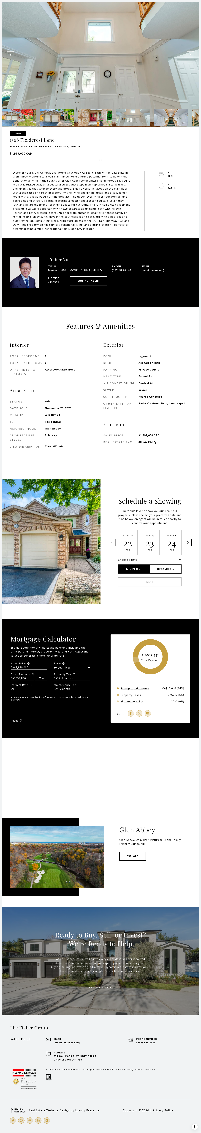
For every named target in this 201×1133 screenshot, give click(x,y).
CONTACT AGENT (88, 280)
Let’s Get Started (100, 987)
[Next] (188, 542)
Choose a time (127, 559)
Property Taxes (131, 695)
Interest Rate (19, 685)
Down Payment (20, 674)
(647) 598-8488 (121, 270)
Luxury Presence (87, 1110)
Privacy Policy (163, 1110)
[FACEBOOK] (13, 1120)
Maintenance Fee (65, 685)
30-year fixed (62, 667)
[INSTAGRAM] (21, 1120)
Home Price (18, 663)
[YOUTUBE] (30, 1120)
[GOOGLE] (47, 1120)
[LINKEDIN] (38, 1120)
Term (57, 663)
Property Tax (62, 674)
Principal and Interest (135, 688)
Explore (132, 856)
